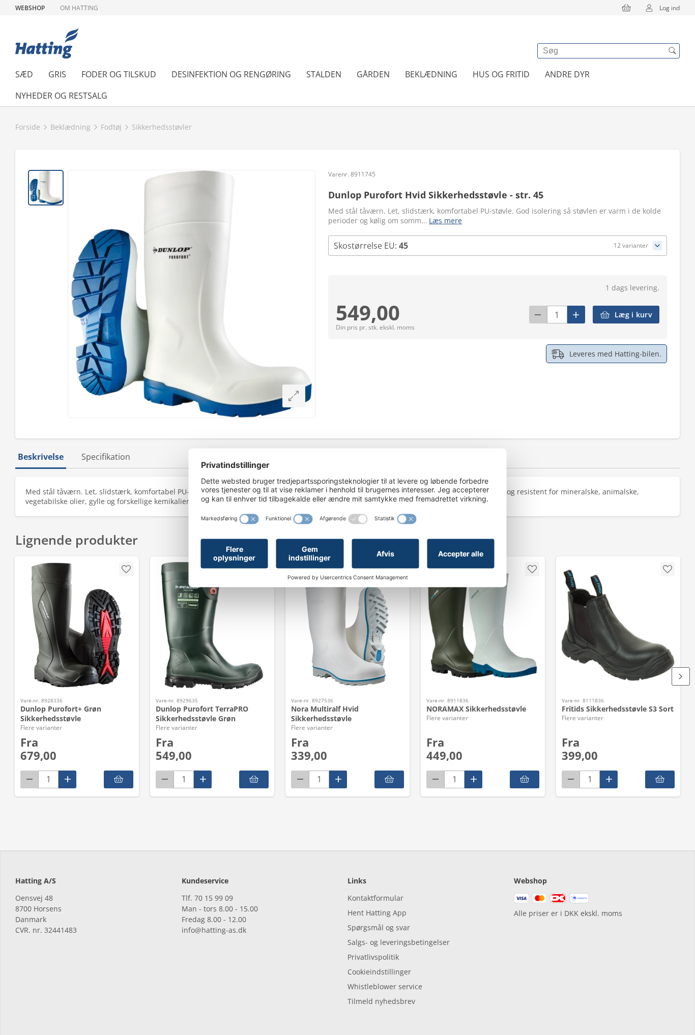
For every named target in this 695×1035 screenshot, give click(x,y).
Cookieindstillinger (379, 972)
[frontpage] (47, 43)
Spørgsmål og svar (378, 927)
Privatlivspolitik (373, 957)
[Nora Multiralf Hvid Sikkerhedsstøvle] (347, 625)
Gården (373, 74)
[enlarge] (293, 396)
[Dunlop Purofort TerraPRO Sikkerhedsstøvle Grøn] (212, 625)
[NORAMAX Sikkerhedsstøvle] (482, 625)
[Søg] (672, 50)
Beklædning (431, 74)
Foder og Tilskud (118, 74)
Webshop (30, 8)
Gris (57, 74)
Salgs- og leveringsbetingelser (398, 942)
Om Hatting (79, 8)
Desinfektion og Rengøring (231, 74)
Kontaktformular (375, 898)
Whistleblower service (384, 986)
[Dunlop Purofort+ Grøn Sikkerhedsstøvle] (76, 625)
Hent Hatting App (377, 913)
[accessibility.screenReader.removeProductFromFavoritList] (126, 569)
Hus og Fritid (501, 74)
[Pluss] (576, 314)
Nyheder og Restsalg (61, 95)
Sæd (24, 74)
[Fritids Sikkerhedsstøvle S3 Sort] (618, 625)
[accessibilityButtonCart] (626, 7)
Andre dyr (567, 74)
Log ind (669, 8)
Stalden (323, 74)
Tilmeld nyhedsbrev (381, 1001)
